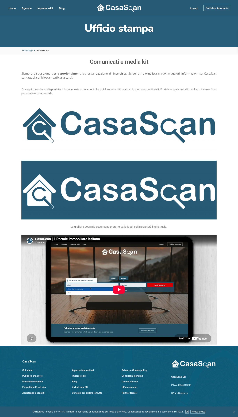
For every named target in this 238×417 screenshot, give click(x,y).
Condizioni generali (132, 375)
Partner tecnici (129, 392)
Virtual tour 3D (80, 387)
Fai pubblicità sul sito (34, 387)
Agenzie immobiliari (83, 370)
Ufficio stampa (129, 387)
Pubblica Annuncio (217, 8)
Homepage (27, 50)
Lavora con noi (130, 381)
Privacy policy (198, 411)
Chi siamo (27, 370)
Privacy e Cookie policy (134, 370)
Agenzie (27, 8)
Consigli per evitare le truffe (87, 392)
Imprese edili (45, 8)
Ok (187, 411)
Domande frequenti (32, 381)
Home (12, 8)
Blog (62, 8)
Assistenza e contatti (33, 392)
